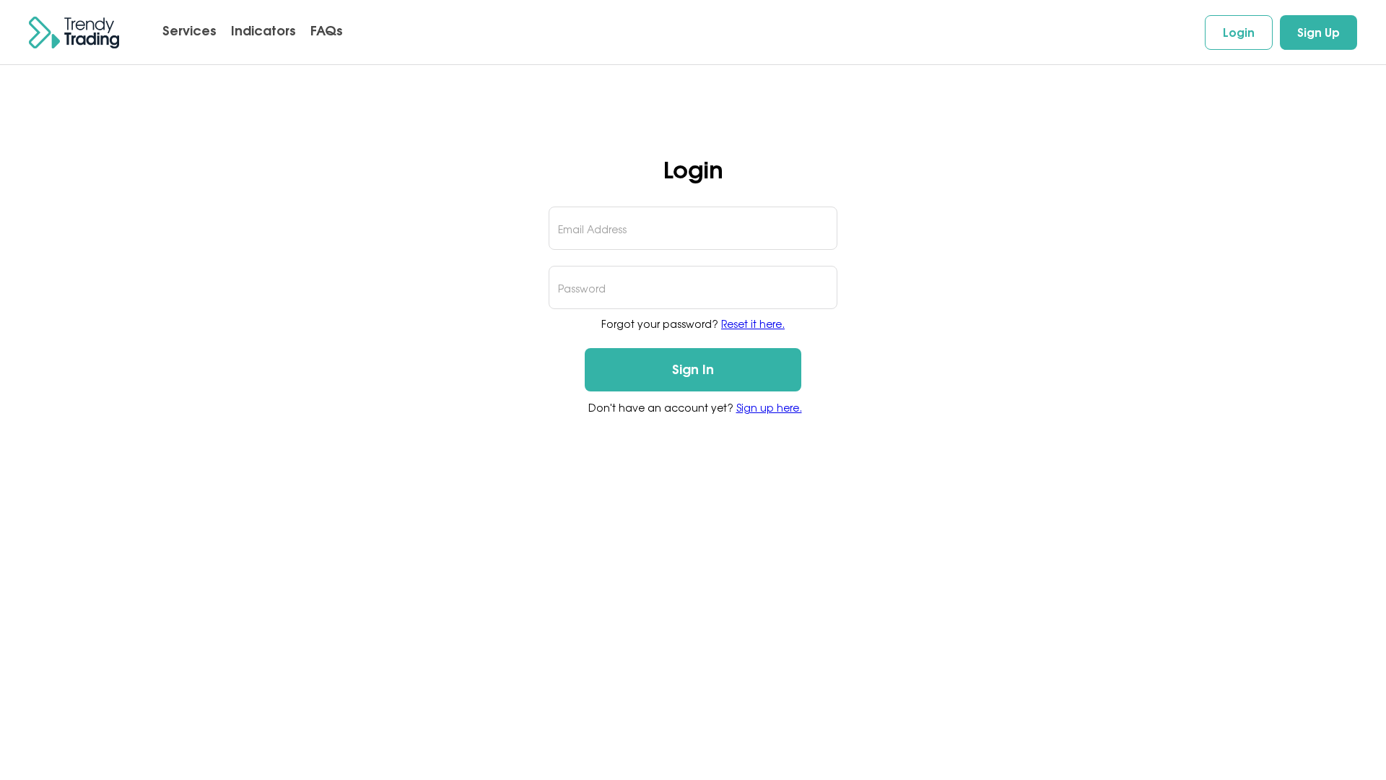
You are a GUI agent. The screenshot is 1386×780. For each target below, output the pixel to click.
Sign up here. (769, 408)
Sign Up (1318, 32)
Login (1239, 32)
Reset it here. (753, 324)
